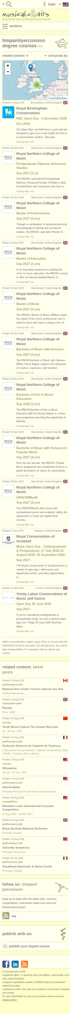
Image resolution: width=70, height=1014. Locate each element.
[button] (30, 68)
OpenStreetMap (59, 98)
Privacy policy (9, 999)
